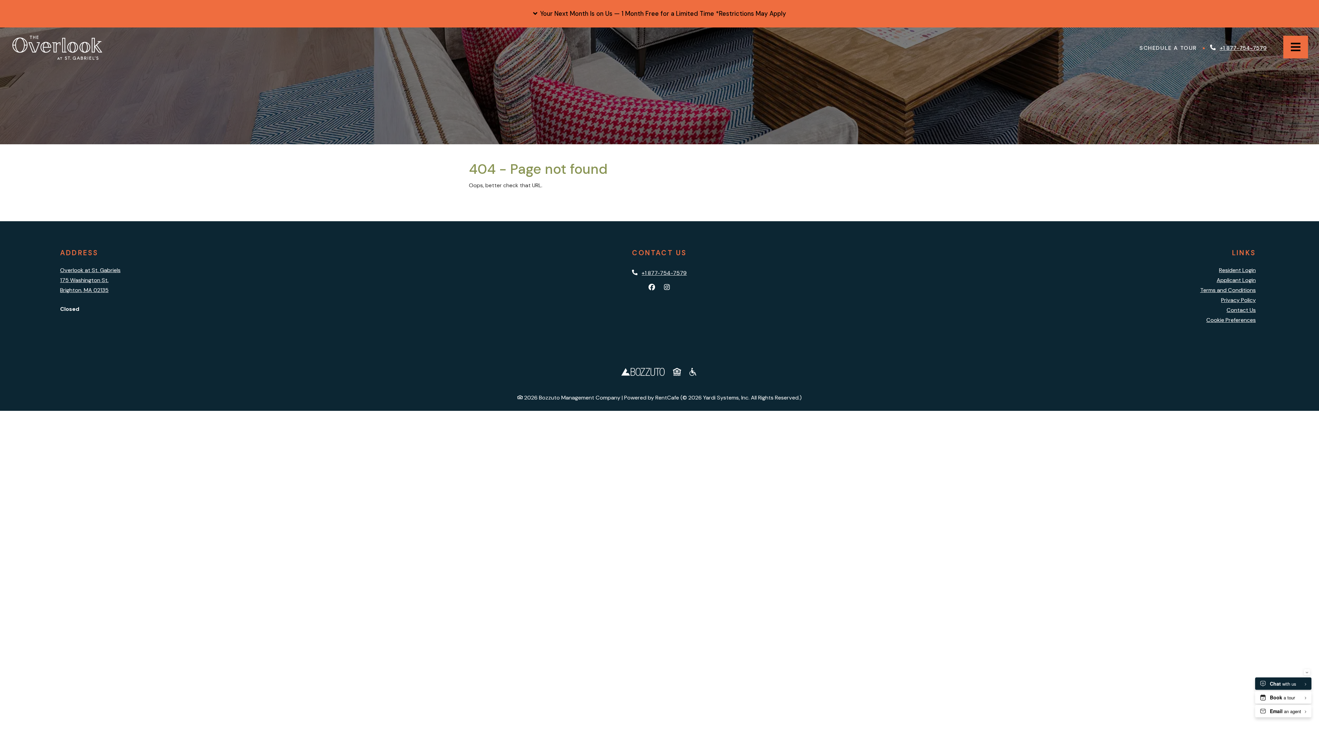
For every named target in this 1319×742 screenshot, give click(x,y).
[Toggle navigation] (1295, 47)
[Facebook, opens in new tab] (652, 287)
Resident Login (1237, 270)
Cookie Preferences (1231, 320)
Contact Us (1241, 310)
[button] (659, 13)
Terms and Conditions (1228, 290)
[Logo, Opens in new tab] (643, 371)
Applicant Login (1236, 280)
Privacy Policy (1238, 300)
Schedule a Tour (1169, 48)
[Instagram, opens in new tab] (667, 287)
